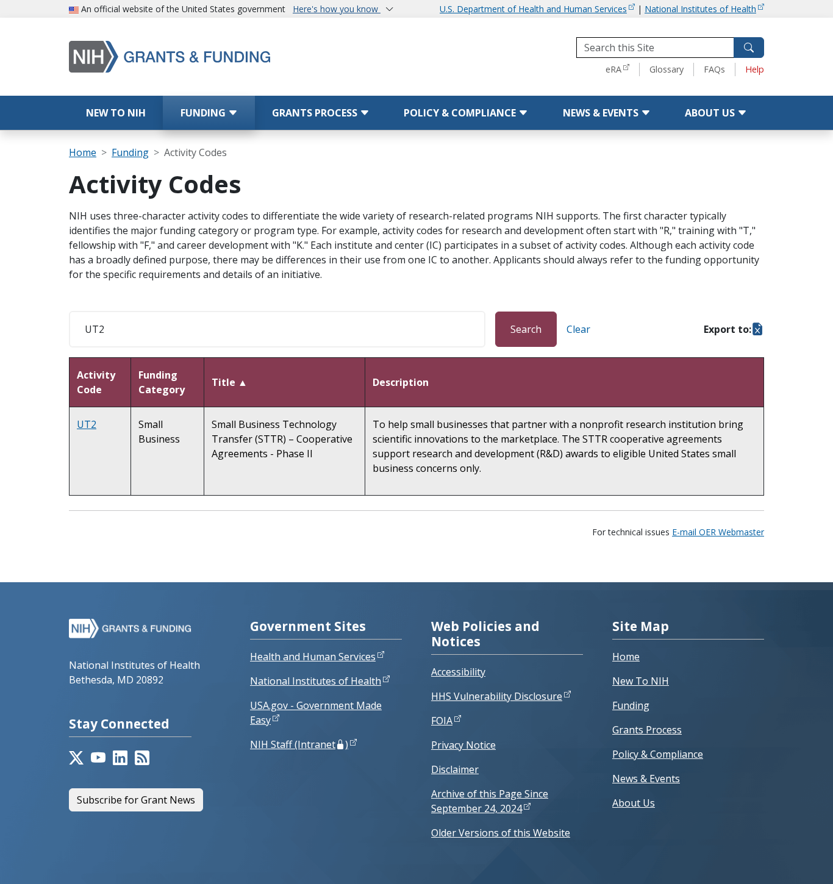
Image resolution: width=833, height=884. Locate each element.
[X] (76, 758)
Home (82, 152)
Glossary (666, 69)
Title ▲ (230, 382)
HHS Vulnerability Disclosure (496, 696)
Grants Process (316, 112)
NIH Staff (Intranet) (299, 744)
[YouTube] (98, 758)
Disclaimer (455, 769)
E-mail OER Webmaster (718, 532)
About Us (711, 112)
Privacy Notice (463, 745)
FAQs (714, 69)
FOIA (441, 720)
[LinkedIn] (120, 758)
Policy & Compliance (461, 112)
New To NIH (640, 681)
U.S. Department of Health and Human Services (533, 9)
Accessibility (458, 672)
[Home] (194, 56)
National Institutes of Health (700, 9)
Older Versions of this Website (500, 832)
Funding (204, 112)
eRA (613, 69)
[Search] (749, 47)
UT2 (86, 424)
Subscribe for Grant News (136, 800)
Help (754, 69)
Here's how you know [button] (337, 9)
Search (526, 329)
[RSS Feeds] (142, 758)
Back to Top (779, 860)
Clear (578, 329)
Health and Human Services (313, 656)
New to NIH (116, 112)
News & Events (602, 112)
